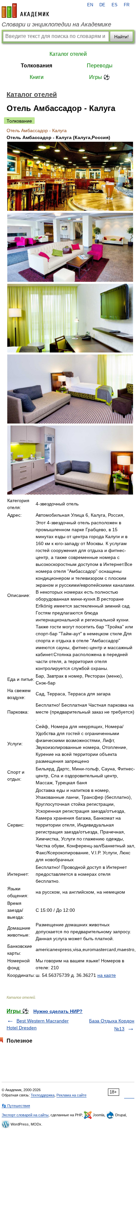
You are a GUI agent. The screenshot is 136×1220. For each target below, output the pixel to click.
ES (115, 5)
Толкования (36, 65)
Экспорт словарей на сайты (25, 1115)
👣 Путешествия (16, 1106)
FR (126, 5)
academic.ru (25, 10)
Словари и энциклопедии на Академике (56, 24)
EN (90, 5)
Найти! (121, 36)
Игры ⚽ (99, 77)
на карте (106, 975)
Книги (37, 77)
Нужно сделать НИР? (58, 1011)
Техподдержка (42, 1095)
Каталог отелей (68, 54)
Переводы (100, 65)
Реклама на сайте (71, 1095)
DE (102, 5)
